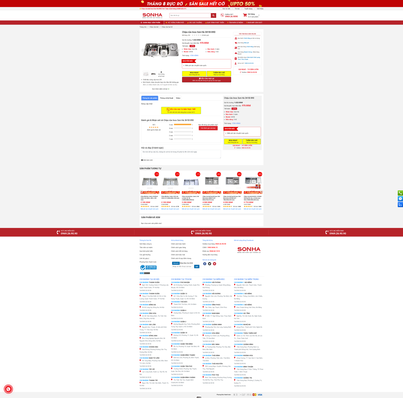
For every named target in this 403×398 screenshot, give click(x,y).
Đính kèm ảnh (148, 160)
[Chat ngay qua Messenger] (400, 198)
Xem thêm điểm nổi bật (159, 89)
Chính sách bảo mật (178, 255)
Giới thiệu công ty (146, 244)
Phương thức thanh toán (148, 262)
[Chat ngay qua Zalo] (400, 204)
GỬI (197, 267)
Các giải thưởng (145, 255)
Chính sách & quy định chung (181, 258)
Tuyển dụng (248, 8)
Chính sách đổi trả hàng (179, 251)
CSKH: (210, 247)
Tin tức (237, 8)
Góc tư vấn (226, 8)
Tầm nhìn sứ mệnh (146, 247)
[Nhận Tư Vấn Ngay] (400, 193)
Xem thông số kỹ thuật (161, 75)
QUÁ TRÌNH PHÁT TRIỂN (215, 22)
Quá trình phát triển (146, 251)
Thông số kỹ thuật (166, 98)
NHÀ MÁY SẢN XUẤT (255, 22)
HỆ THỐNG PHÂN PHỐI (176, 22)
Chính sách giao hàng (178, 247)
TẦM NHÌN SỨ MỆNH (236, 22)
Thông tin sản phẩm (149, 98)
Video (178, 98)
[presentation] (143, 50)
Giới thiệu (260, 8)
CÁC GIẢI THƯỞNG (195, 22)
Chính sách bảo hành (178, 244)
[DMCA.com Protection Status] (154, 273)
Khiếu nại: (211, 251)
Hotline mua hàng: (214, 244)
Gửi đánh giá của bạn (208, 128)
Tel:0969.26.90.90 (145, 290)
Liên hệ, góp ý (144, 258)
